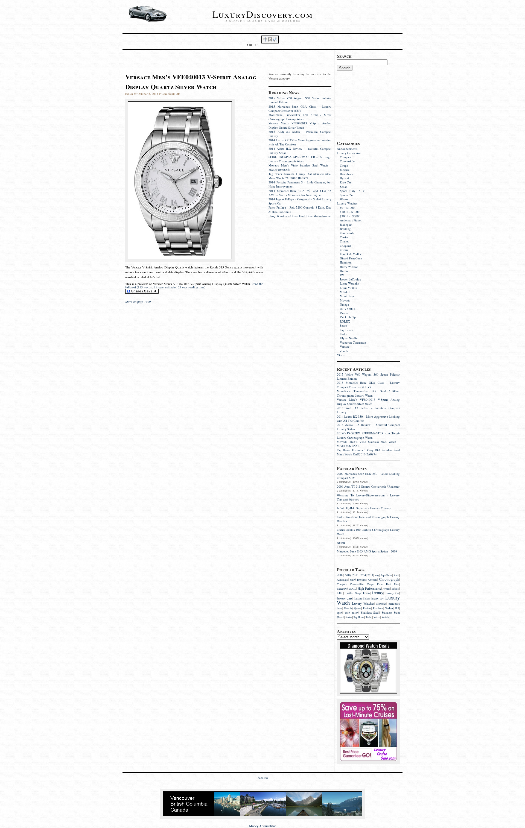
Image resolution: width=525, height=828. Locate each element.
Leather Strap (353, 593)
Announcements (347, 149)
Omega (344, 304)
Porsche (348, 608)
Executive (342, 588)
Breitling (345, 229)
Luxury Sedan (362, 598)
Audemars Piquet (350, 220)
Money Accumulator (262, 826)
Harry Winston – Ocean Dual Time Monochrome (300, 216)
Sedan (344, 187)
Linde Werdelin (349, 283)
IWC (342, 275)
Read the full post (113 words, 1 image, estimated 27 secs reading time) (194, 285)
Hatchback (346, 174)
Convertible (347, 161)
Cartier (344, 237)
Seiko (343, 325)
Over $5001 (347, 309)
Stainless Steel (370, 612)
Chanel (344, 241)
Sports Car (346, 195)
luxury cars (344, 598)
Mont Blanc (347, 296)
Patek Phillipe (348, 317)
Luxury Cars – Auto (349, 153)
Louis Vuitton (348, 288)
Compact (345, 157)
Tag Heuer (346, 330)
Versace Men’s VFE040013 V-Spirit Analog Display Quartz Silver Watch (368, 401)
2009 (340, 575)
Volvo (377, 617)
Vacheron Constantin (353, 342)
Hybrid (344, 178)
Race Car (345, 182)
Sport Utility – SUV (352, 191)
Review (367, 608)
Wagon (344, 199)
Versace (344, 346)
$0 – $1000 (347, 208)
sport (339, 613)
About (252, 45)
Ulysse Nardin (349, 338)
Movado (345, 300)
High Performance (369, 588)
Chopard (345, 246)
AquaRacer (386, 575)
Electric (344, 170)
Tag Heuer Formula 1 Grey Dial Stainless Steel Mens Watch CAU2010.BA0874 (368, 452)
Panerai (344, 313)
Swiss (349, 617)
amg (377, 575)
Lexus (366, 593)
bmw (352, 579)
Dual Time (392, 584)
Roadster (378, 608)
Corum (344, 250)
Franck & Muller (350, 254)
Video (341, 355)
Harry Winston (349, 267)
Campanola (347, 233)
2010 (348, 575)
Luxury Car (392, 593)
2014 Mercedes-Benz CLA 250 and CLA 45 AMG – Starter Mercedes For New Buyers (300, 193)
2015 (370, 575)
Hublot (344, 271)
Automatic (342, 579)
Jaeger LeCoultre (350, 279)
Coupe (344, 165)
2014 (363, 575)
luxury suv (377, 598)
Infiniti (395, 588)
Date (380, 584)
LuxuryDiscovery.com (262, 14)
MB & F (345, 292)
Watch (385, 617)
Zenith (344, 351)
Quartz (357, 608)
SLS (397, 608)
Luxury (377, 592)
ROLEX (345, 321)
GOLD (352, 588)
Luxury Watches (347, 203)
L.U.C (340, 593)
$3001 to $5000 (350, 216)
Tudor (344, 334)
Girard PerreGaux (351, 258)
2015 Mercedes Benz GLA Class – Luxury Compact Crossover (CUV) (368, 385)
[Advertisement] (378, 105)
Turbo (369, 617)
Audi (396, 575)
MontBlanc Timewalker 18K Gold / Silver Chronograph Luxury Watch (368, 393)
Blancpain (346, 225)
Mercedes (381, 603)
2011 (355, 575)
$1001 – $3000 (350, 212)
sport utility (352, 613)
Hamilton (346, 262)
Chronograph (389, 579)
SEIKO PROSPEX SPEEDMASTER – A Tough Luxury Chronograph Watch (368, 435)
